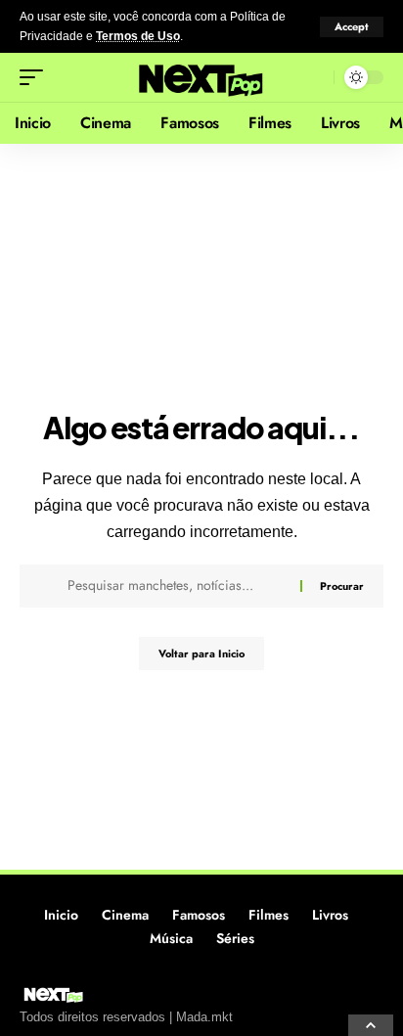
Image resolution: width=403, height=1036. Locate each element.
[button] (351, 27)
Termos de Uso (138, 36)
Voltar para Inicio (201, 653)
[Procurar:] (176, 586)
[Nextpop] (202, 77)
